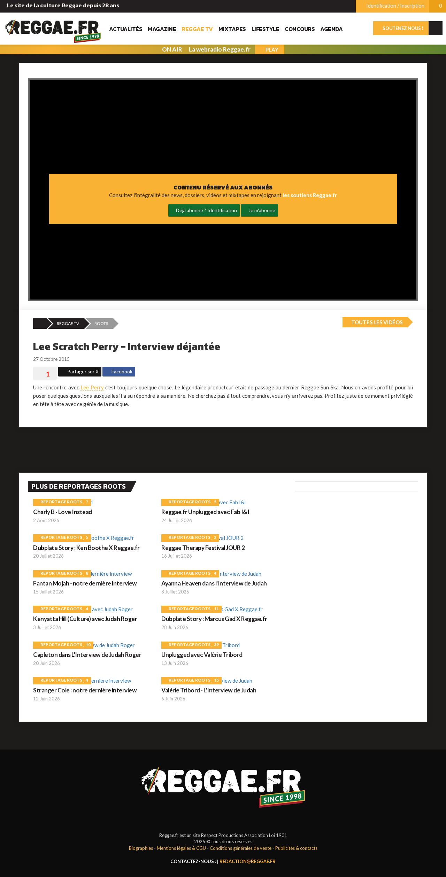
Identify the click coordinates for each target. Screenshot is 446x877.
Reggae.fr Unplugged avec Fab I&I (205, 511)
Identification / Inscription (394, 6)
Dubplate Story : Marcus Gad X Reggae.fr (214, 618)
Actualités (125, 29)
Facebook (121, 371)
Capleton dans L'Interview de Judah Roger (87, 654)
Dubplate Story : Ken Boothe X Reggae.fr (86, 547)
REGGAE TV (68, 323)
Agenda (331, 29)
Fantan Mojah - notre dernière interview (85, 583)
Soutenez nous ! (402, 28)
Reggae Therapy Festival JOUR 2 (203, 547)
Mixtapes (232, 29)
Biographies (141, 848)
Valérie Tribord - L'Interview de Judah (208, 690)
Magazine (162, 29)
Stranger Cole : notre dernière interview (85, 690)
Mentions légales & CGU (181, 848)
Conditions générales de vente (240, 848)
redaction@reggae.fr (248, 861)
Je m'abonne (261, 210)
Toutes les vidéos (376, 322)
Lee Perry (91, 387)
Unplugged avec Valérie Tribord (201, 654)
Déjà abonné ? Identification (206, 210)
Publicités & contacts (296, 848)
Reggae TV (197, 29)
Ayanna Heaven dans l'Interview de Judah (214, 583)
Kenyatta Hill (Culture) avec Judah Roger (85, 618)
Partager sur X (82, 371)
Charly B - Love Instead (62, 511)
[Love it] (45, 374)
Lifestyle (265, 29)
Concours (300, 29)
